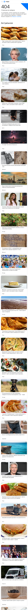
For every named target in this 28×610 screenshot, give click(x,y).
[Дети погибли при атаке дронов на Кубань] (14, 575)
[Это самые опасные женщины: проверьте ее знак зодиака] (14, 78)
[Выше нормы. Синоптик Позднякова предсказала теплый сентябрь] (14, 264)
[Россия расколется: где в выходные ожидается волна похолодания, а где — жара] (14, 389)
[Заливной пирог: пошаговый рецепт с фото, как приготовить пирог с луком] (14, 534)
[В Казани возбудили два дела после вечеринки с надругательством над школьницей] (14, 119)
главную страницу (16, 16)
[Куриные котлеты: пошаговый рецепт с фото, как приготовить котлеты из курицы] (14, 492)
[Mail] (4, 1)
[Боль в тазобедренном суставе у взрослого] (14, 430)
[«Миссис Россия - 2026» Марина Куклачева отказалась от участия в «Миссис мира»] (14, 554)
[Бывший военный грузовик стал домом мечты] (14, 513)
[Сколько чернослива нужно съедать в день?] (14, 596)
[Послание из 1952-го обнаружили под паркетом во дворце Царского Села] (14, 244)
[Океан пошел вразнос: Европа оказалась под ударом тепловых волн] (14, 451)
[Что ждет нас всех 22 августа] (14, 140)
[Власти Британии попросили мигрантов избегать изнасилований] (14, 181)
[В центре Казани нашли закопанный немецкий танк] (14, 161)
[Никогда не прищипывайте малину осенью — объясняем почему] (14, 223)
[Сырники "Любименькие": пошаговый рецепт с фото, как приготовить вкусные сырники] (14, 409)
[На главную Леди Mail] (7, 1)
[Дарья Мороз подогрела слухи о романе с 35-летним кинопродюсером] (14, 57)
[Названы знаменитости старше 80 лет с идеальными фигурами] (14, 471)
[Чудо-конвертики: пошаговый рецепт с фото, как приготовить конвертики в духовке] (14, 36)
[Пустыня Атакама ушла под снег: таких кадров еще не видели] (14, 306)
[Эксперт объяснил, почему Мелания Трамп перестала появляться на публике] (14, 202)
